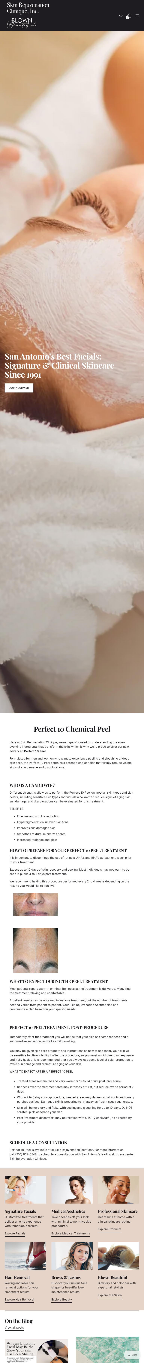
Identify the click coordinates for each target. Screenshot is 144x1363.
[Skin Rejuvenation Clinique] (28, 16)
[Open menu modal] (137, 16)
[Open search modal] (121, 16)
